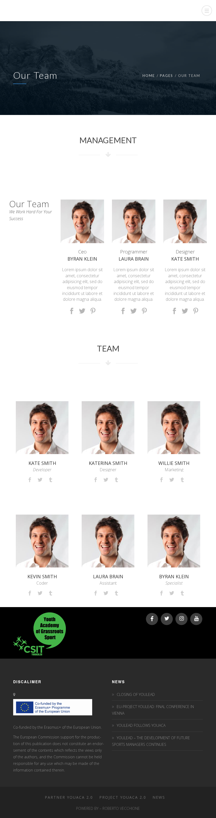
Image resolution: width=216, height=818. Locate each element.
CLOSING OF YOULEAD (136, 694)
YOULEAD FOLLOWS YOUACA (141, 725)
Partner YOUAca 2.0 (69, 797)
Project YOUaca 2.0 (122, 797)
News (159, 797)
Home (149, 75)
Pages (166, 75)
